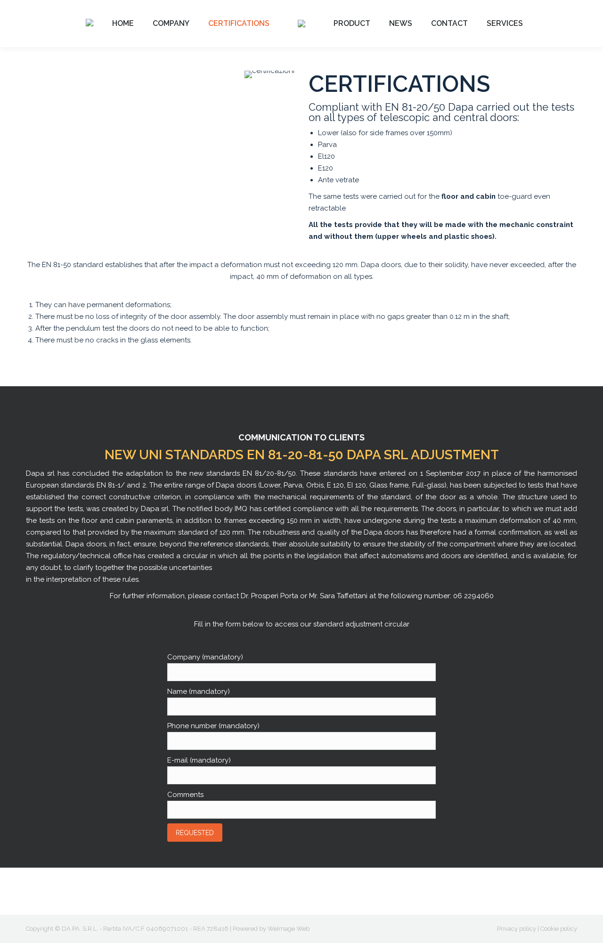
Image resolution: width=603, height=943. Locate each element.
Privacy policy (516, 928)
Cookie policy (558, 928)
